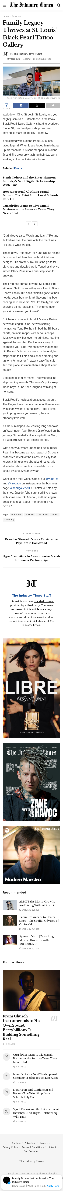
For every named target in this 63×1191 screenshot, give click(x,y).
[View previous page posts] (28, 223)
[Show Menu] (4, 5)
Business (16, 16)
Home (6, 16)
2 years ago (13, 59)
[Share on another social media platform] (53, 105)
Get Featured (31, 1151)
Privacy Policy (10, 1147)
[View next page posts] (34, 223)
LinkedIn (52, 1147)
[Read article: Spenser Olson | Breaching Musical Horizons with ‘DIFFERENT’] (10, 940)
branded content (44, 601)
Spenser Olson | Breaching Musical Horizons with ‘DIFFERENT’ (36, 940)
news (55, 514)
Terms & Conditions (33, 1147)
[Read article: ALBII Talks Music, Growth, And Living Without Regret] (10, 905)
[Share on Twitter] (37, 105)
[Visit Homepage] (31, 5)
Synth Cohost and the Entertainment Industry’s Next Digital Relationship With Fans (29, 181)
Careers (44, 1143)
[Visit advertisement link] (31, 688)
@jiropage (14, 483)
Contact (16, 1143)
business (16, 514)
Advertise (30, 1143)
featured (43, 514)
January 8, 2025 (30, 910)
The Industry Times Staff (28, 53)
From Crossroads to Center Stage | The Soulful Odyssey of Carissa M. (39, 921)
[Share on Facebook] (21, 105)
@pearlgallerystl (20, 488)
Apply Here (53, 1185)
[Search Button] (58, 5)
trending (9, 519)
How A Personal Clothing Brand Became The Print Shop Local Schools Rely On (30, 195)
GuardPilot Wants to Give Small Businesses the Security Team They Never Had (29, 209)
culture (30, 514)
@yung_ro (52, 478)
